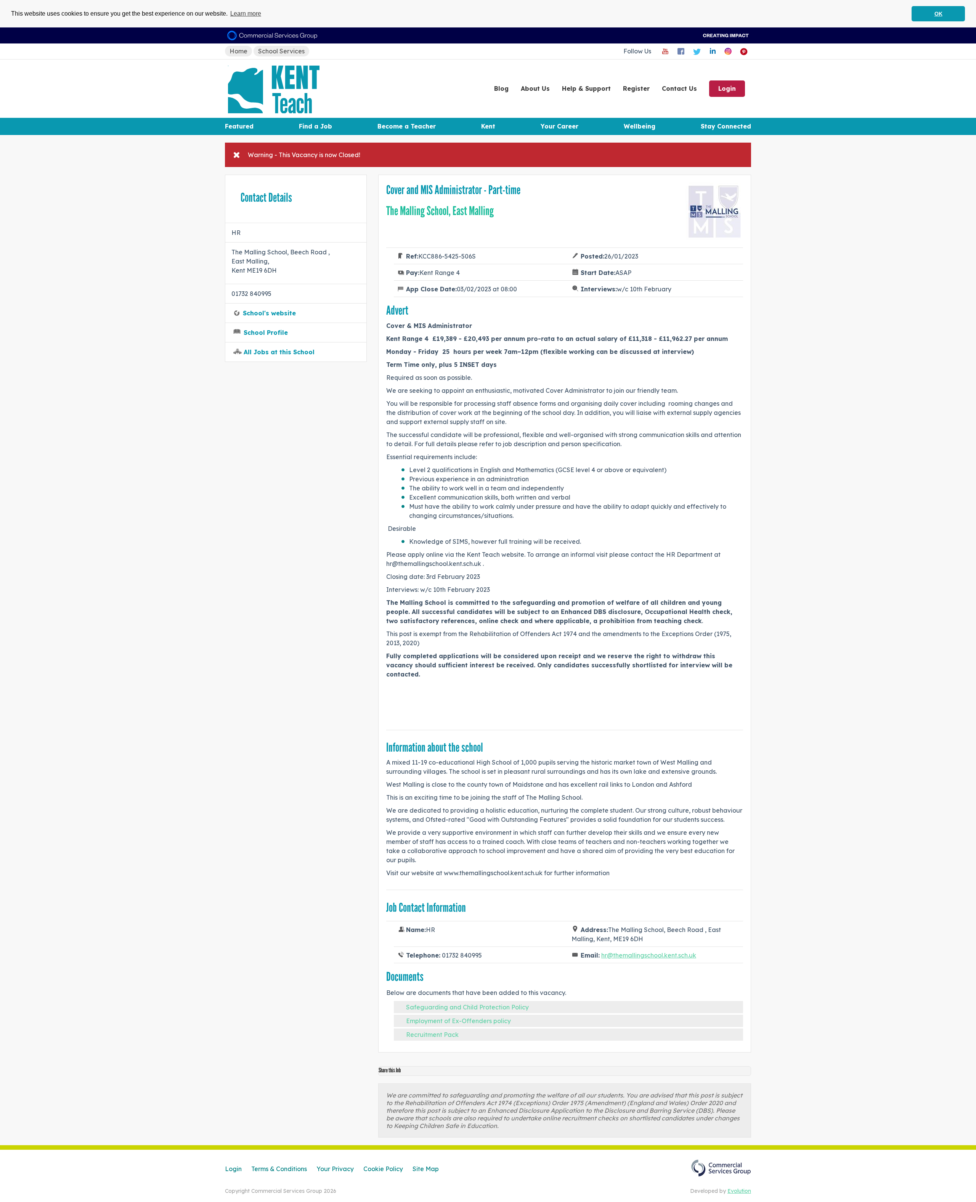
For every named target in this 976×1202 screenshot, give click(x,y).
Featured (239, 126)
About (535, 88)
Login (727, 88)
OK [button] (938, 14)
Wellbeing (639, 126)
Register (636, 88)
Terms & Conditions (279, 1169)
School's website (269, 313)
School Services (281, 51)
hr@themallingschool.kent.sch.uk (648, 955)
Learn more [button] (245, 13)
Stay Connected (726, 126)
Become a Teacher (406, 126)
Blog (501, 88)
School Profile (266, 332)
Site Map (426, 1169)
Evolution (739, 1191)
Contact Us (679, 88)
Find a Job (315, 126)
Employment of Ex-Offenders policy (458, 1021)
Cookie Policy (383, 1169)
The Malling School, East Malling (440, 211)
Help (586, 88)
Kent (488, 126)
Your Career (559, 126)
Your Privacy (335, 1169)
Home (238, 51)
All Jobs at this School (279, 352)
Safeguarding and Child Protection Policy (467, 1007)
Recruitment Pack (432, 1034)
